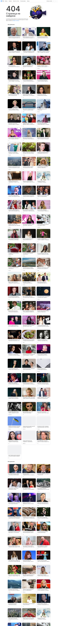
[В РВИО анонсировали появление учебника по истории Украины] (14, 423)
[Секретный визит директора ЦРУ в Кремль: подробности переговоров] (29, 423)
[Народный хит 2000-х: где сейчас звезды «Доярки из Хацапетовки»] (29, 394)
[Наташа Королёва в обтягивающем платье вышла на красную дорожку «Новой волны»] (14, 62)
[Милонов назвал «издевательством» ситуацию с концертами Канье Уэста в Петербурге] (29, 586)
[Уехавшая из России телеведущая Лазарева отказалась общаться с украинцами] (43, 178)
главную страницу (16, 20)
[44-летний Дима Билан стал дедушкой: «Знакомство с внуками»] (29, 62)
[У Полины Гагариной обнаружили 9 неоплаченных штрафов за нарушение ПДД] (29, 481)
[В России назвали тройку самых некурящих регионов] (29, 538)
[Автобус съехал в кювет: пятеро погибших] (43, 553)
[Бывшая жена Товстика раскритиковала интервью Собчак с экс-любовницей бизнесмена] (43, 91)
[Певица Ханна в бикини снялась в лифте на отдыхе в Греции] (14, 495)
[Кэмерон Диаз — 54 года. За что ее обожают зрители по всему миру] (43, 466)
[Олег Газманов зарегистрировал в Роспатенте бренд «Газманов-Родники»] (14, 452)
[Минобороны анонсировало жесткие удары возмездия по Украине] (43, 538)
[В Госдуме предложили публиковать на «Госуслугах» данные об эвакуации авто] (43, 524)
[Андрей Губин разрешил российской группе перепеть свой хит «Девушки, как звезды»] (14, 380)
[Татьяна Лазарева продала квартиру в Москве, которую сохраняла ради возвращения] (14, 106)
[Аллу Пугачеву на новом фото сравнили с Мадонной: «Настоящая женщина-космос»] (43, 163)
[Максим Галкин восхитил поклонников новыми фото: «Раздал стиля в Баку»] (14, 308)
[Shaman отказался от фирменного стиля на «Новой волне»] (29, 615)
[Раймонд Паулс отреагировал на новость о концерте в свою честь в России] (14, 34)
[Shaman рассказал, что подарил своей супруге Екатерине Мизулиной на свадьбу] (14, 615)
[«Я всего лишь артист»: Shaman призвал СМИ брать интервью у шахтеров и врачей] (29, 510)
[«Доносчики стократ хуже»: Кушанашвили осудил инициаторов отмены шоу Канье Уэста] (14, 600)
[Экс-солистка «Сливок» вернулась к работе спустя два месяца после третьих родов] (43, 409)
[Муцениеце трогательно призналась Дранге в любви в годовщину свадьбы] (14, 120)
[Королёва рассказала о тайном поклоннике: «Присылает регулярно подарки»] (29, 221)
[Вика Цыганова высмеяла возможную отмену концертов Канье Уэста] (29, 135)
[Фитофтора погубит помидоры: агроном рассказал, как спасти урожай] (43, 423)
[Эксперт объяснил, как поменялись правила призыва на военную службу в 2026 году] (29, 553)
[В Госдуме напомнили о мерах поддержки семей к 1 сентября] (29, 452)
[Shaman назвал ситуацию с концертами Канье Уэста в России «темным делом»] (43, 351)
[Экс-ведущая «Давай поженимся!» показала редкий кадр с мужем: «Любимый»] (29, 600)
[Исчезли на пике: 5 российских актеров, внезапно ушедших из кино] (29, 192)
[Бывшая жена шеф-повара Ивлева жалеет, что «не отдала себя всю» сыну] (29, 91)
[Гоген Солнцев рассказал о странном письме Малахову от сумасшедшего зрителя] (29, 77)
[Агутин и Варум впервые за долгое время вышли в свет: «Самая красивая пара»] (14, 322)
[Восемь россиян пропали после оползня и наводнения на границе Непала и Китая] (14, 163)
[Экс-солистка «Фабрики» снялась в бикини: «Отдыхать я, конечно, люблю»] (43, 207)
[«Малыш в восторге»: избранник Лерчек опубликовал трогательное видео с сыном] (29, 365)
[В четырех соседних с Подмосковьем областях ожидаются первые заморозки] (29, 279)
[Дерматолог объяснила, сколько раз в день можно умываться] (43, 264)
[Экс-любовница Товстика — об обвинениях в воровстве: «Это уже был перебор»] (14, 336)
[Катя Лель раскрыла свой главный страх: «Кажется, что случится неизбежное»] (14, 365)
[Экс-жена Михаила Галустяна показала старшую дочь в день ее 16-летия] (43, 250)
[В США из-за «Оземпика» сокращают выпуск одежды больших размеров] (14, 149)
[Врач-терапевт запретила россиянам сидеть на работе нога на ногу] (29, 293)
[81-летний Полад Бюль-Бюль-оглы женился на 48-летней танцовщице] (14, 586)
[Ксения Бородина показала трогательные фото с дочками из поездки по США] (29, 380)
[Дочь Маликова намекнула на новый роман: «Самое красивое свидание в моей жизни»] (29, 207)
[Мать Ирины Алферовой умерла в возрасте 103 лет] (14, 538)
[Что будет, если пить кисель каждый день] (14, 250)
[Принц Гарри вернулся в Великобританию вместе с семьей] (43, 279)
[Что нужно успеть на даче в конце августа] (29, 250)
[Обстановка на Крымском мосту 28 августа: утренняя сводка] (29, 106)
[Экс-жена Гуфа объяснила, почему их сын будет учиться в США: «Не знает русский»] (14, 524)
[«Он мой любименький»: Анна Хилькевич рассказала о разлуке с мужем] (43, 322)
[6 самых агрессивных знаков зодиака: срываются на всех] (14, 409)
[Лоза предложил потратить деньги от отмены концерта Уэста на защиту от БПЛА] (43, 437)
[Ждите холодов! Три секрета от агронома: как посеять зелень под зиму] (29, 149)
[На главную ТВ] (3, 1)
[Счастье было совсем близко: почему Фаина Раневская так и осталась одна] (43, 481)
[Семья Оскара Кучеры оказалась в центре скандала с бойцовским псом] (14, 48)
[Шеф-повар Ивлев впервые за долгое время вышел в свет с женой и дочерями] (14, 481)
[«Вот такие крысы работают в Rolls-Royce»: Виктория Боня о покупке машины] (43, 615)
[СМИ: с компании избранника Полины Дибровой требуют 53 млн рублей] (29, 308)
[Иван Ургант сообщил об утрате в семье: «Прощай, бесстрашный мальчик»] (43, 48)
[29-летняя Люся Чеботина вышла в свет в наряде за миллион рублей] (14, 135)
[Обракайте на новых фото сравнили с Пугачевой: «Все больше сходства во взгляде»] (43, 336)
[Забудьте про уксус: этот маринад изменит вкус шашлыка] (14, 221)
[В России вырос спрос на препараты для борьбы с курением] (14, 466)
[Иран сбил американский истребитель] (43, 106)
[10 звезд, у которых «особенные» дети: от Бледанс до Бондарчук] (29, 524)
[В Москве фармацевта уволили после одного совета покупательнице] (43, 221)
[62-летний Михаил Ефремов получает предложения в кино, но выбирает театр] (14, 293)
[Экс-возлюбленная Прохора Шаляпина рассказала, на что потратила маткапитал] (43, 34)
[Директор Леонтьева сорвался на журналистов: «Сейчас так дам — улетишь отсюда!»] (14, 567)
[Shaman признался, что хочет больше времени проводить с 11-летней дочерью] (29, 34)
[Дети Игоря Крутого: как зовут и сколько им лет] (43, 586)
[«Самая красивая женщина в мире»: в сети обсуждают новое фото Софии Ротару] (14, 207)
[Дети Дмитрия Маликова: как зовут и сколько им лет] (14, 91)
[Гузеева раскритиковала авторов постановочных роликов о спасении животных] (14, 510)
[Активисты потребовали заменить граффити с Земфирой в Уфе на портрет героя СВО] (43, 235)
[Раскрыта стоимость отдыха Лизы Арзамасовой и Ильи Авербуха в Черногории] (29, 163)
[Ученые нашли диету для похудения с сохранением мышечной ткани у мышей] (29, 437)
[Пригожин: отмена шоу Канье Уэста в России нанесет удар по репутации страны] (43, 380)
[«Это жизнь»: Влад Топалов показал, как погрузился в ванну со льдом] (14, 192)
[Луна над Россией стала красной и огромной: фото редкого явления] (43, 293)
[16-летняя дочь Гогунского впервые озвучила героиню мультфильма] (14, 394)
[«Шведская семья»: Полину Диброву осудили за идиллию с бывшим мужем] (29, 120)
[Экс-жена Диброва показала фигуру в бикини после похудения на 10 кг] (29, 235)
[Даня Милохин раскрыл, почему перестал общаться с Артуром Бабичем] (43, 135)
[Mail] (1, 1)
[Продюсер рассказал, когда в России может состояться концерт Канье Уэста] (43, 495)
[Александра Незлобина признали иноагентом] (43, 510)
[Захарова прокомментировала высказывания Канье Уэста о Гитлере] (43, 149)
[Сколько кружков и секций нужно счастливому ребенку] (14, 553)
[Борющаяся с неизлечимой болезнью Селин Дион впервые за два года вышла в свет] (14, 351)
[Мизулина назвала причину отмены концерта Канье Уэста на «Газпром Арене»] (29, 178)
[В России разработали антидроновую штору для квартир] (43, 365)
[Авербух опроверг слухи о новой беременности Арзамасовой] (43, 394)
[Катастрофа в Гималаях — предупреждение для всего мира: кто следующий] (43, 600)
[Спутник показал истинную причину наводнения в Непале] (29, 264)
